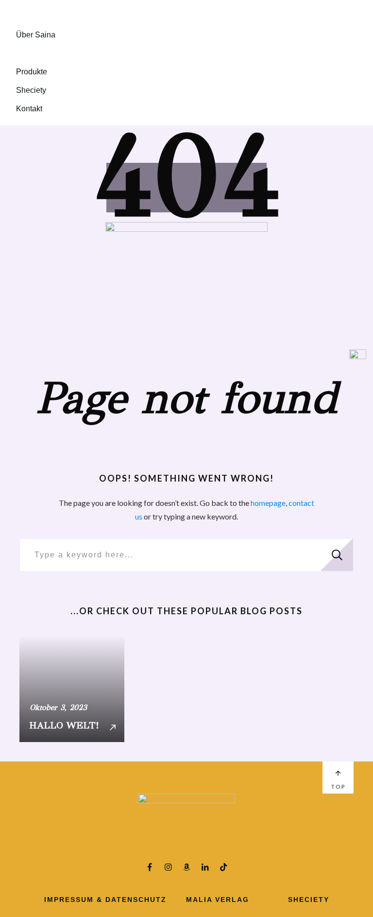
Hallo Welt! (71, 688)
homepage (268, 502)
